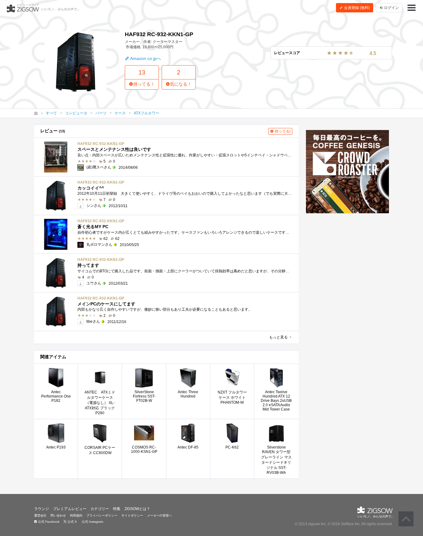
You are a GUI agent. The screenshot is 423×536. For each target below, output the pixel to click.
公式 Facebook (48, 521)
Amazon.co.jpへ (145, 58)
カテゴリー (99, 509)
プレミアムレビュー (69, 509)
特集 (116, 509)
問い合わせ (58, 515)
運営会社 (40, 515)
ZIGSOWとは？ (137, 509)
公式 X (72, 521)
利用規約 (76, 515)
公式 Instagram (92, 521)
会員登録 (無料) (356, 8)
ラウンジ (41, 509)
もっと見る (279, 337)
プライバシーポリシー (101, 515)
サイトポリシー (132, 515)
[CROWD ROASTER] (347, 171)
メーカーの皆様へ (159, 515)
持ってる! (282, 131)
